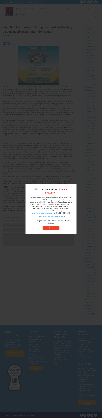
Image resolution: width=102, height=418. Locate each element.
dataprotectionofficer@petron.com (42, 213)
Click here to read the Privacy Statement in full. (51, 217)
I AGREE (51, 227)
